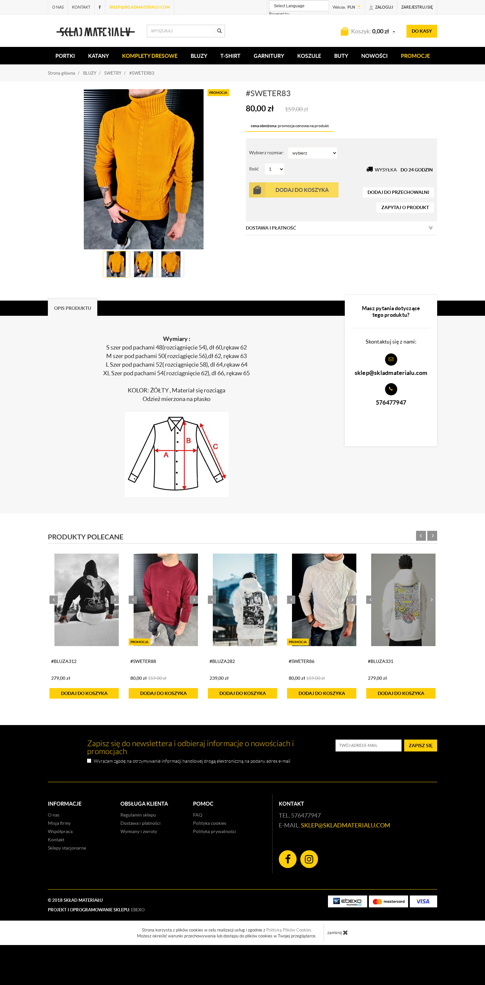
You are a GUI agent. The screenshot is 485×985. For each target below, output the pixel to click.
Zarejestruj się (417, 7)
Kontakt (81, 7)
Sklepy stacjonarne (67, 848)
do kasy (422, 31)
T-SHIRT (230, 56)
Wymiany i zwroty (138, 831)
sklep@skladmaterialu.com (139, 7)
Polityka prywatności (214, 831)
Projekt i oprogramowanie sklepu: (96, 909)
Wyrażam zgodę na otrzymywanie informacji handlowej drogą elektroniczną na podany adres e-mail (192, 761)
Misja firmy (59, 823)
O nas (58, 7)
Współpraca (60, 831)
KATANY (98, 56)
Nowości (374, 56)
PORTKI (65, 56)
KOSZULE (309, 56)
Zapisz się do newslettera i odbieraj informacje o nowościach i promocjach (190, 747)
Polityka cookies (209, 823)
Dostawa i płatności (140, 823)
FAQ (197, 815)
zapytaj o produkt (405, 207)
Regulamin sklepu (138, 815)
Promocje (415, 56)
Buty (341, 56)
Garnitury (269, 56)
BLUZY (199, 56)
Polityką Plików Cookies (288, 930)
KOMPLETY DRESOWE (150, 56)
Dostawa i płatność (271, 228)
